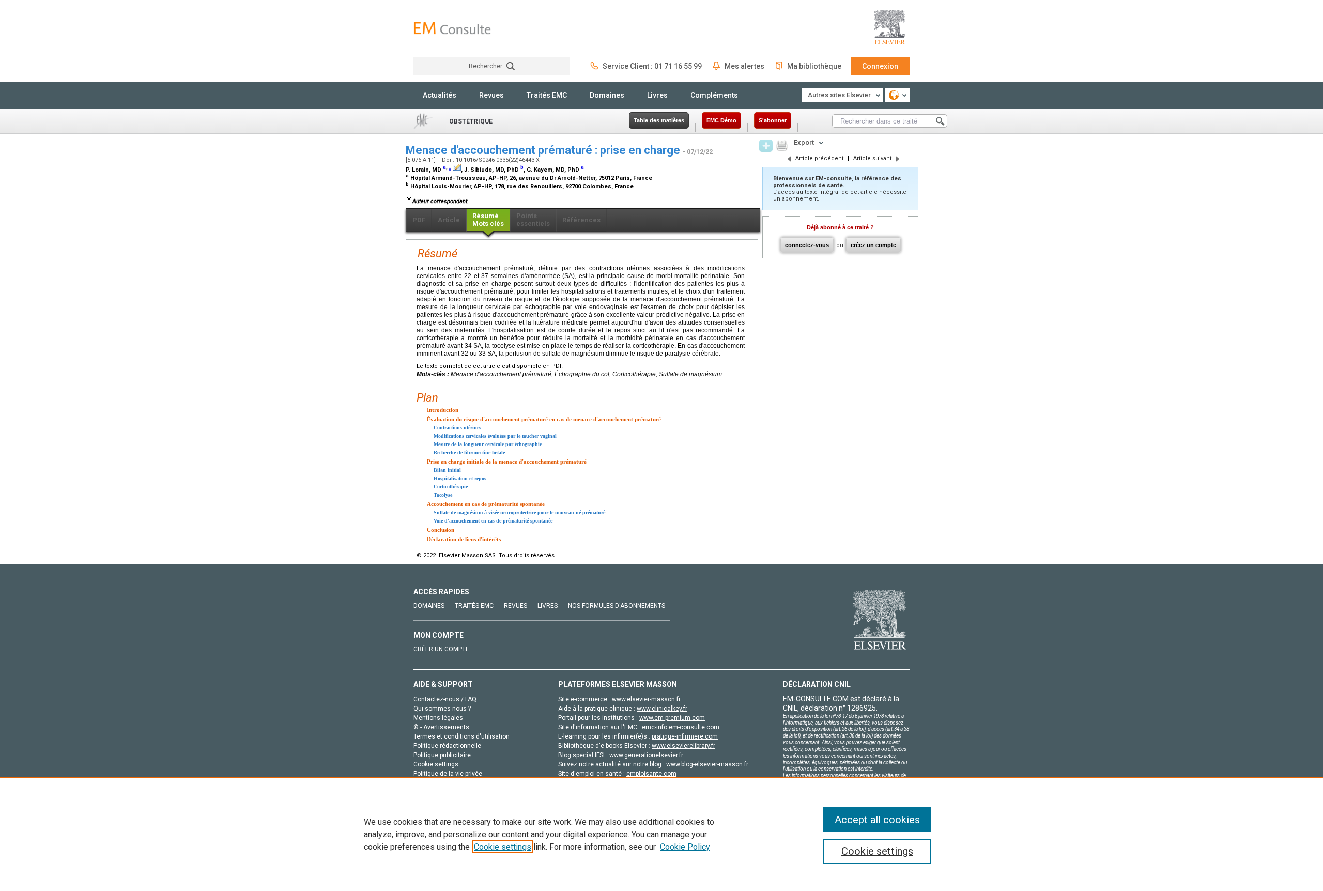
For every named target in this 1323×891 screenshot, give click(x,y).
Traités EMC (547, 95)
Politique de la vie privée (447, 773)
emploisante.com (651, 773)
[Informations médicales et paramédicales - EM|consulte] (452, 28)
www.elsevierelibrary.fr (683, 745)
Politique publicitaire (442, 755)
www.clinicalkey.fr (662, 708)
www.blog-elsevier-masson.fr (707, 764)
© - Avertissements (441, 727)
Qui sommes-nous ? (442, 708)
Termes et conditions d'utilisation (461, 736)
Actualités (439, 95)
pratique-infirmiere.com (685, 736)
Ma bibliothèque (814, 66)
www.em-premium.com (672, 717)
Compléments (714, 95)
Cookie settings (502, 847)
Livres (657, 95)
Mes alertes (744, 66)
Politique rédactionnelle (447, 745)
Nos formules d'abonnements (616, 605)
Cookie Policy (685, 847)
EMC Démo (721, 120)
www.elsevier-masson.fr (646, 699)
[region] (661, 834)
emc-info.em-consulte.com (680, 727)
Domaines (607, 95)
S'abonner (773, 120)
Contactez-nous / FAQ (444, 699)
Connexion (880, 66)
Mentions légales (438, 717)
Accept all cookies (877, 819)
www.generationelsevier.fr (646, 755)
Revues (491, 95)
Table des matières (659, 120)
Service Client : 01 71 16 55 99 (652, 66)
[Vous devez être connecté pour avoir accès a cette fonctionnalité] (766, 146)
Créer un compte (441, 649)
